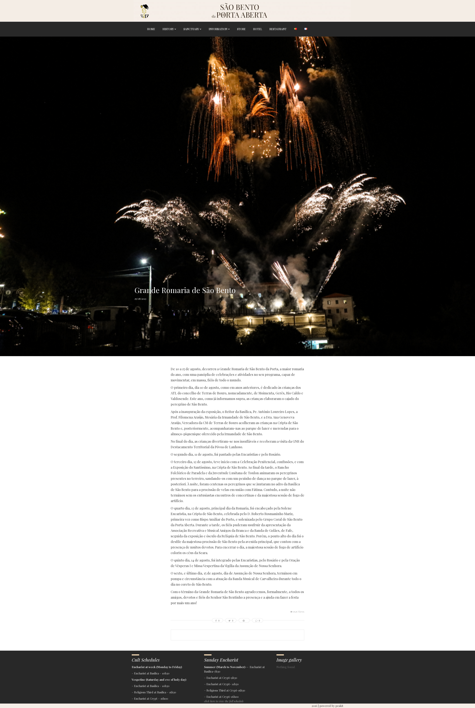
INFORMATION (218, 29)
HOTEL (257, 29)
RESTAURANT (277, 29)
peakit (339, 706)
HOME (151, 29)
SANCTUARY (191, 29)
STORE (241, 29)
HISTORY (168, 29)
